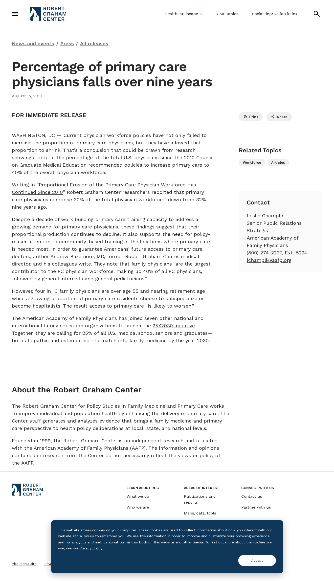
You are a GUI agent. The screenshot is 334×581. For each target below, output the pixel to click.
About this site (24, 564)
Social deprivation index (274, 13)
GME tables (227, 13)
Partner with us (256, 507)
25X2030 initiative (174, 326)
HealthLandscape (181, 13)
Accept (257, 560)
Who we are (138, 507)
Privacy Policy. (91, 548)
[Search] (316, 13)
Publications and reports (200, 499)
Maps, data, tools (200, 513)
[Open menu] (14, 13)
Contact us (251, 496)
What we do (138, 496)
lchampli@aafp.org (269, 260)
